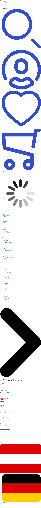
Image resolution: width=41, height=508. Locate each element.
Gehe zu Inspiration (5, 240)
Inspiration (3, 239)
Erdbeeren (6, 290)
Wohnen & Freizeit (5, 223)
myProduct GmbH (6, 507)
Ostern (6, 259)
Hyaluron (6, 300)
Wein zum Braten (7, 246)
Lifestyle (4, 248)
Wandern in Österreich (8, 250)
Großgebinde (6, 278)
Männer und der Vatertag (8, 257)
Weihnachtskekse (7, 277)
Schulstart (6, 265)
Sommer (6, 270)
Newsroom (1, 407)
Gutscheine (4, 216)
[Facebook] (2, 412)
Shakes (6, 288)
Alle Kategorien (4, 214)
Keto (5, 255)
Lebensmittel (5, 271)
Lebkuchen (6, 284)
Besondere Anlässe (5, 256)
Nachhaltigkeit (2, 404)
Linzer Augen (6, 285)
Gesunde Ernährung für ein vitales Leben (10, 272)
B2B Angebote (2, 405)
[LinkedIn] (11, 412)
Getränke (4, 220)
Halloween (6, 268)
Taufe (5, 263)
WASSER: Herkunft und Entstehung (9, 273)
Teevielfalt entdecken (8, 282)
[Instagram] (5, 412)
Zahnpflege (6, 299)
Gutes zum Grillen (7, 249)
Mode (4, 222)
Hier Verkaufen (2, 410)
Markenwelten (5, 229)
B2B (2, 238)
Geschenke (4, 217)
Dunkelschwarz (7, 231)
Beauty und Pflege (5, 296)
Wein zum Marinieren (8, 242)
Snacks (6, 291)
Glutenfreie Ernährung (8, 279)
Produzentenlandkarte (6, 236)
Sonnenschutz (7, 298)
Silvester (6, 269)
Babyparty (6, 262)
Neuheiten (3, 226)
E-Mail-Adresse (2, 383)
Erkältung (6, 254)
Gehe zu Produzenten (6, 228)
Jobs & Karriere (2, 406)
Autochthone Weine (7, 243)
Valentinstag (6, 258)
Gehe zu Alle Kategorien (6, 215)
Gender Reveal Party (7, 264)
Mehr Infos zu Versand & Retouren (5, 429)
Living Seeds (6, 233)
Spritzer (6, 247)
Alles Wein (4, 241)
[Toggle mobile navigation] (0, 0)
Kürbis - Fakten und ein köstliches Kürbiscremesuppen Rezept (13, 276)
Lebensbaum (6, 230)
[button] (21, 29)
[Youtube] (10, 412)
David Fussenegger (7, 232)
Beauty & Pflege (5, 221)
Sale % (2, 237)
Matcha (6, 289)
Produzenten (3, 227)
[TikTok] (7, 412)
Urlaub (6, 251)
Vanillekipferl (6, 283)
